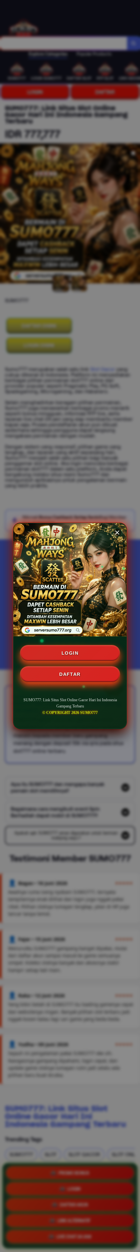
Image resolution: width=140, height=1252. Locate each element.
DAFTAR (69, 674)
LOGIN (70, 653)
